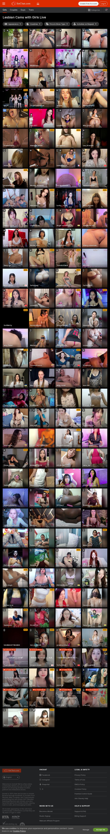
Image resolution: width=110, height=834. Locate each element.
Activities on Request (85, 24)
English (9, 777)
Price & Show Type (57, 24)
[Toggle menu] (4, 3)
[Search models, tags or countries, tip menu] (106, 10)
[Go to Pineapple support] (22, 824)
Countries (34, 24)
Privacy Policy (80, 775)
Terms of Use (80, 780)
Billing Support (80, 816)
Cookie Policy (19, 831)
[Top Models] (38, 3)
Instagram (46, 780)
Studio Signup (44, 816)
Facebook (46, 775)
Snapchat (46, 784)
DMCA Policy (80, 784)
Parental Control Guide (83, 794)
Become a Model (46, 811)
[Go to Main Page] (21, 3)
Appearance (13, 24)
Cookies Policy (80, 789)
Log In (103, 4)
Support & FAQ (80, 811)
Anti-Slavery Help (81, 798)
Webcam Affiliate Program (49, 821)
